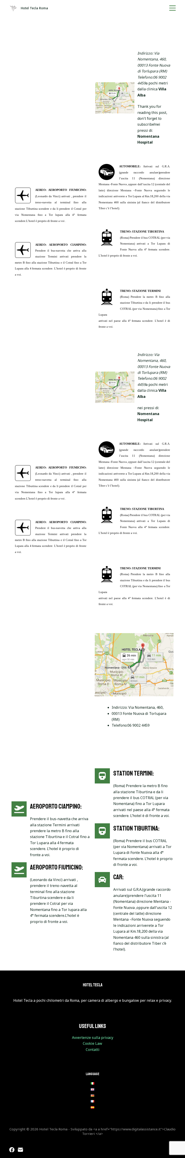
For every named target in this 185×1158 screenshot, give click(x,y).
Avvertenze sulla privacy (92, 1037)
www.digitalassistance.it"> (143, 1129)
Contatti (92, 1049)
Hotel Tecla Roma (34, 8)
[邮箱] (20, 1149)
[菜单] (172, 8)
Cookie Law (92, 1043)
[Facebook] (11, 1149)
